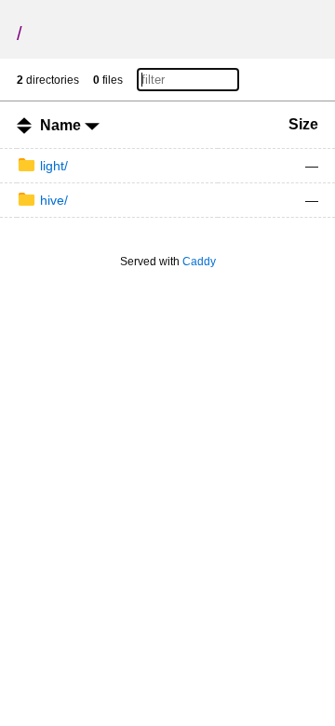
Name (62, 125)
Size (303, 124)
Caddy (199, 261)
